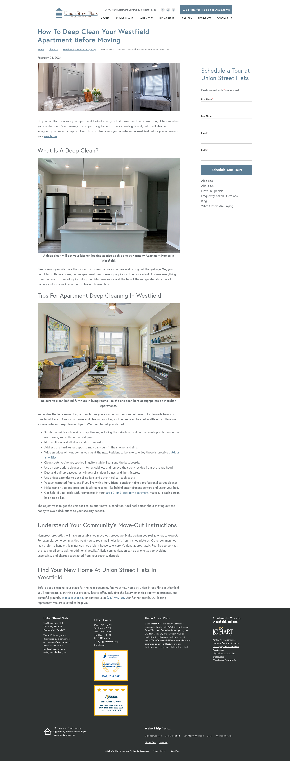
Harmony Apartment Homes (226, 643)
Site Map (175, 750)
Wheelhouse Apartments (224, 659)
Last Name (206, 116)
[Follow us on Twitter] (168, 10)
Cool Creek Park (172, 735)
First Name (206, 99)
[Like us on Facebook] (163, 10)
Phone (204, 149)
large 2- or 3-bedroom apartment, (127, 493)
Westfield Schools (224, 735)
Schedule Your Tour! (227, 169)
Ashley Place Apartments (224, 639)
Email (204, 133)
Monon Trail (150, 742)
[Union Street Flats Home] (76, 13)
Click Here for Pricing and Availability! (206, 9)
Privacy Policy (159, 750)
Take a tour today (73, 598)
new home (50, 136)
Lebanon (163, 742)
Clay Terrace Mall (153, 735)
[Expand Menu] (111, 18)
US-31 (209, 735)
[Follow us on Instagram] (173, 10)
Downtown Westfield (194, 735)
